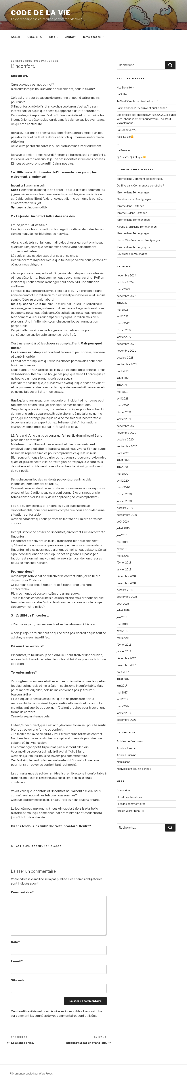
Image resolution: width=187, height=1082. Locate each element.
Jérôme (53, 61)
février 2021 (124, 412)
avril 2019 (122, 549)
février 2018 (124, 644)
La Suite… (123, 94)
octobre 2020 (125, 439)
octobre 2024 (125, 282)
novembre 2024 (126, 275)
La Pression (124, 150)
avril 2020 (123, 480)
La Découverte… (127, 129)
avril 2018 (122, 630)
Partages (138, 206)
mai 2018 (122, 624)
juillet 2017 (123, 678)
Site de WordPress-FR (130, 810)
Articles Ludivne (126, 755)
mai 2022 (122, 309)
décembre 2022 (126, 295)
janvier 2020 (124, 501)
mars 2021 (123, 405)
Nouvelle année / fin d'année (134, 768)
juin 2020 (122, 466)
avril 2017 (122, 699)
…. (118, 143)
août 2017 (123, 672)
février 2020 (124, 494)
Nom (15, 942)
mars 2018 (123, 637)
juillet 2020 (123, 459)
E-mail (17, 961)
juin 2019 (122, 535)
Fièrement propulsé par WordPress (31, 1073)
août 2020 (123, 453)
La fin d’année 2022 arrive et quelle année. (142, 108)
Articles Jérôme (29, 846)
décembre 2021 (126, 343)
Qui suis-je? (34, 36)
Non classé (53, 846)
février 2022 (124, 330)
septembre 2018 (127, 596)
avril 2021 (122, 398)
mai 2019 (122, 542)
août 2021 (123, 371)
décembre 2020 (126, 425)
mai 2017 (122, 692)
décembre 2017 (126, 658)
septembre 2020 (127, 446)
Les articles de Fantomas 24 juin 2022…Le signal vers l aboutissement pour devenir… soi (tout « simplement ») (146, 119)
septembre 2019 (127, 514)
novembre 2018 (126, 583)
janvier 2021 (124, 419)
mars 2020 (123, 487)
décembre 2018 (126, 576)
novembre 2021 (126, 350)
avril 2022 (122, 316)
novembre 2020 (126, 432)
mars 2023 (123, 289)
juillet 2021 (123, 378)
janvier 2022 (124, 336)
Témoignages (92, 36)
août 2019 (123, 521)
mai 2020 (122, 473)
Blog (52, 36)
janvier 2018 (124, 651)
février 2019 (124, 562)
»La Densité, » (125, 87)
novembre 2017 (126, 665)
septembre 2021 (127, 364)
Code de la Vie (41, 13)
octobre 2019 (125, 507)
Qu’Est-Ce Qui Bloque (130, 157)
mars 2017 (123, 706)
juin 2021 (122, 384)
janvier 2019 (124, 569)
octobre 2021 (125, 357)
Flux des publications (129, 797)
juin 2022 (122, 302)
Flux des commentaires (131, 803)
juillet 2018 (123, 610)
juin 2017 (122, 685)
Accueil (15, 36)
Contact (70, 36)
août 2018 (123, 603)
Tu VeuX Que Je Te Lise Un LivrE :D (138, 101)
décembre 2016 (126, 719)
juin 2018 (122, 617)
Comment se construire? (148, 178)
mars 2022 (123, 323)
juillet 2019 (123, 528)
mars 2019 (123, 555)
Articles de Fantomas (130, 741)
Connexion (123, 790)
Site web (17, 980)
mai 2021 (122, 391)
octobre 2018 (125, 589)
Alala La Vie (124, 136)
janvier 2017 (124, 713)
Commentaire (22, 892)
